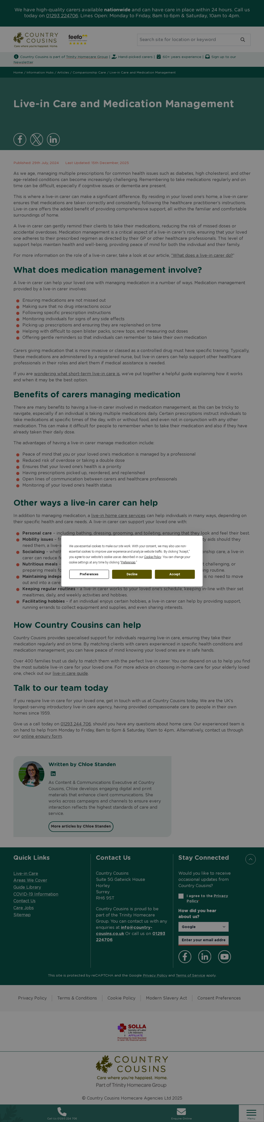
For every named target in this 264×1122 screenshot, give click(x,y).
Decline (132, 574)
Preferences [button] (128, 562)
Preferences (89, 574)
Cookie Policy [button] (152, 557)
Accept (174, 574)
